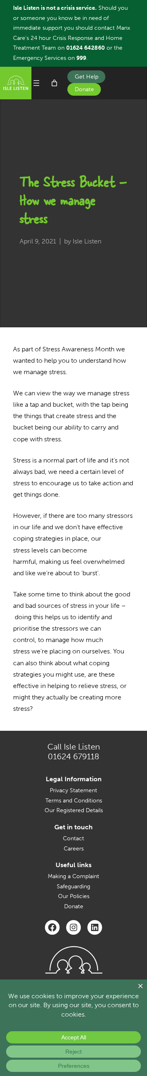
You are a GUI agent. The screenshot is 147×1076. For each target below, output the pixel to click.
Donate (84, 89)
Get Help (86, 76)
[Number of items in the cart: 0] (54, 83)
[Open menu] (36, 83)
